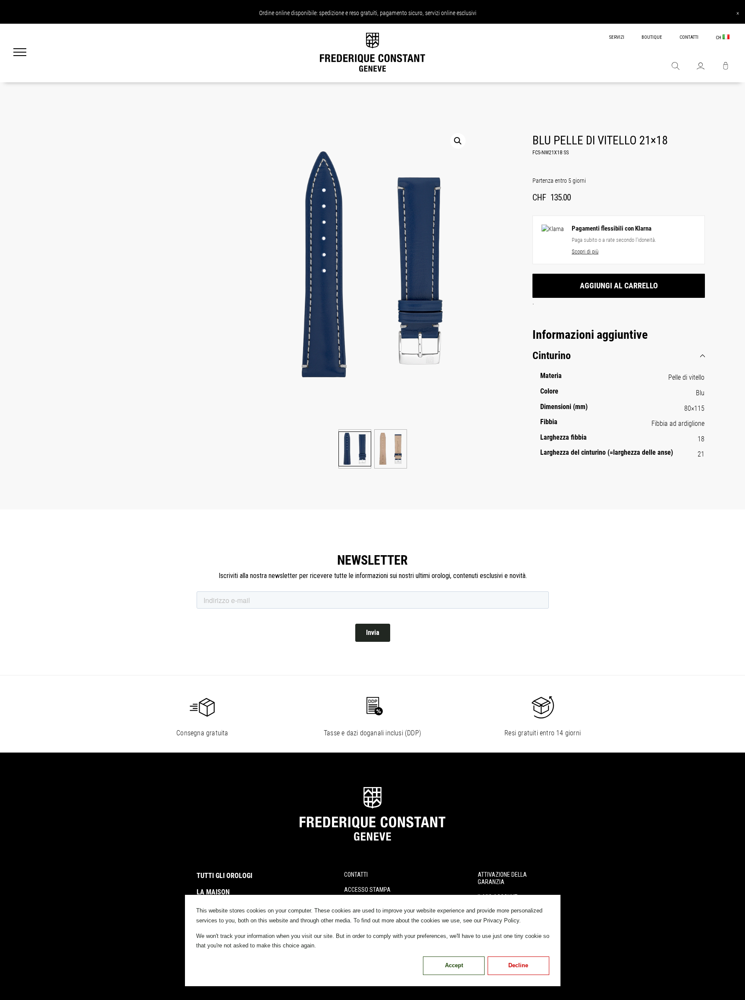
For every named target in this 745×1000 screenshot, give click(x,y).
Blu (700, 393)
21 (701, 454)
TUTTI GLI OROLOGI (224, 876)
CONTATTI (688, 37)
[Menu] (20, 53)
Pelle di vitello (686, 377)
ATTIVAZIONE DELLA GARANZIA (502, 878)
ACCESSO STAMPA (367, 889)
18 (701, 439)
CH (719, 38)
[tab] (618, 356)
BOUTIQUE (652, 37)
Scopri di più (585, 251)
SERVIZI (616, 37)
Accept (454, 965)
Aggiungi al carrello (619, 285)
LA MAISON (213, 892)
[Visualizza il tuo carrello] (725, 66)
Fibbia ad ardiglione (677, 423)
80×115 (694, 408)
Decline (518, 965)
